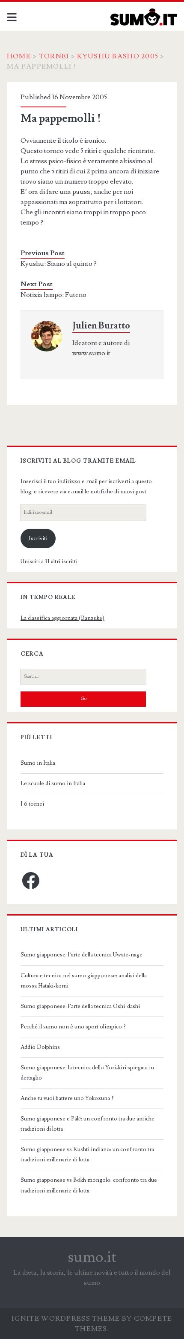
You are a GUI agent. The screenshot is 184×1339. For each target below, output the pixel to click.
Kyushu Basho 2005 (117, 56)
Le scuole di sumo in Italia (53, 783)
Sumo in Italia (38, 763)
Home (19, 56)
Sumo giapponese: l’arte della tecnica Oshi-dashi (80, 1006)
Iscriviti (38, 538)
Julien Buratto (101, 325)
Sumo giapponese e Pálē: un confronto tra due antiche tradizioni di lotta (87, 1123)
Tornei (54, 56)
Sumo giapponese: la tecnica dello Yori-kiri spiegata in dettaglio (87, 1072)
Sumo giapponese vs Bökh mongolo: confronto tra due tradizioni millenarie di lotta (89, 1185)
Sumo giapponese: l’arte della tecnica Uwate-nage (81, 954)
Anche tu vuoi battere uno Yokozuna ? (67, 1098)
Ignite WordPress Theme (66, 1318)
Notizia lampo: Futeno (53, 295)
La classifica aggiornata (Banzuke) (62, 618)
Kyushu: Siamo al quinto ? (59, 263)
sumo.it (92, 1257)
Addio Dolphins (40, 1047)
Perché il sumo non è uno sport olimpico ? (73, 1026)
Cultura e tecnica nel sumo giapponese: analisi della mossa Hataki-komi (84, 980)
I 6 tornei (32, 804)
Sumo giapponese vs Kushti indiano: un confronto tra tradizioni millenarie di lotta (87, 1154)
